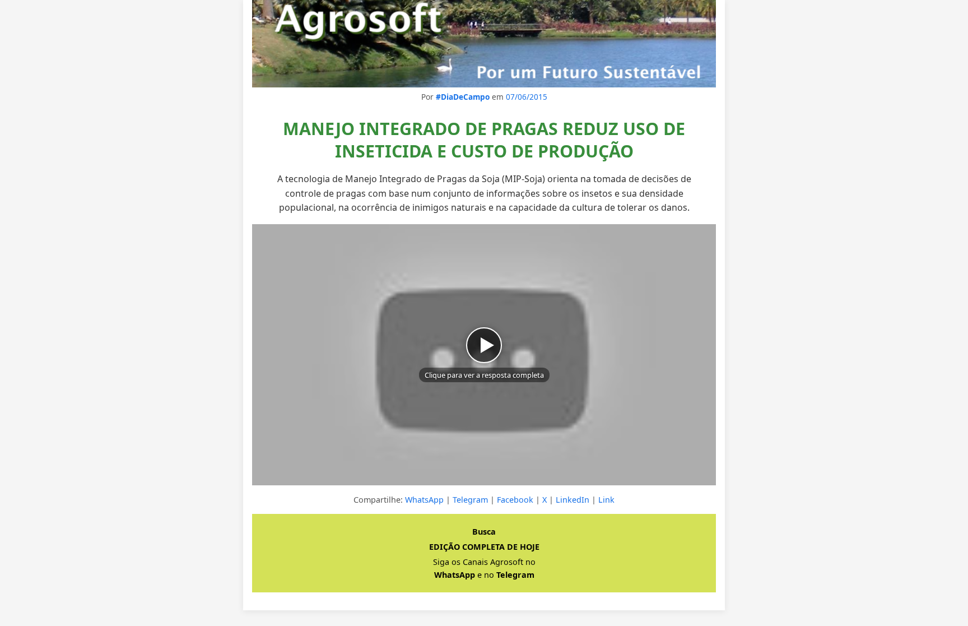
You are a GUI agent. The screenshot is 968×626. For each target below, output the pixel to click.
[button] (484, 354)
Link (606, 499)
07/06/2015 (526, 96)
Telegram (470, 499)
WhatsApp (424, 499)
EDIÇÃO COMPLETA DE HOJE (484, 546)
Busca (484, 531)
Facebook (515, 499)
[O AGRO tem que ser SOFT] (484, 43)
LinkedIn (572, 499)
